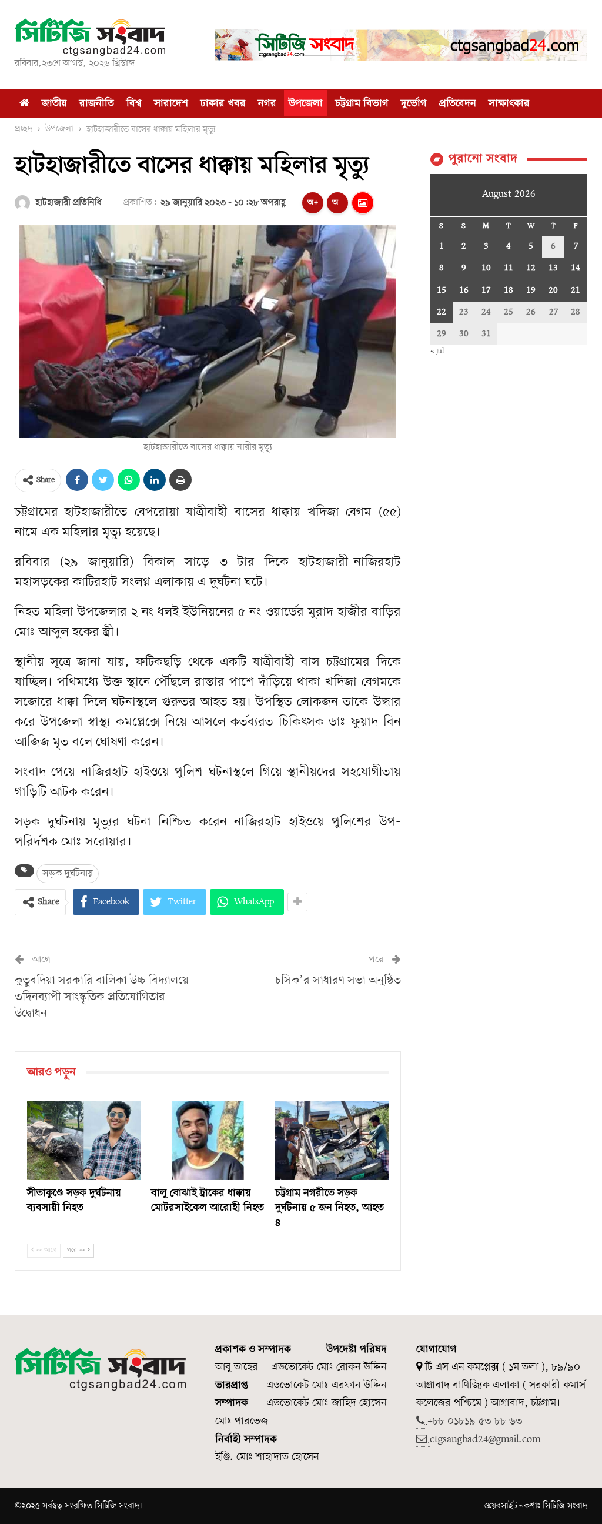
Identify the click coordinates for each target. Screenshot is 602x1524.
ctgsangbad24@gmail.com (485, 1439)
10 (486, 268)
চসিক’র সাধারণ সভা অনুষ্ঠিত (338, 980)
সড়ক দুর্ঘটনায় (67, 873)
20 (553, 290)
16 (464, 290)
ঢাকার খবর (223, 104)
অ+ (312, 202)
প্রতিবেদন (457, 104)
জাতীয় (54, 104)
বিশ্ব (134, 104)
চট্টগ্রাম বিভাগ (362, 104)
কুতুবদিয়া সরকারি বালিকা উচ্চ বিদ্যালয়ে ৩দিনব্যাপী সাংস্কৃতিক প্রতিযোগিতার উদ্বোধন (102, 997)
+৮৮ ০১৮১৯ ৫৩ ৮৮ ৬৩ (475, 1421)
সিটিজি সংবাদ (565, 1506)
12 (531, 268)
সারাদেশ (171, 104)
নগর (267, 104)
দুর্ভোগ (414, 104)
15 (441, 290)
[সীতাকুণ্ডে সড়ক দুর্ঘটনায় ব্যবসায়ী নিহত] (84, 1140)
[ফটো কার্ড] (362, 202)
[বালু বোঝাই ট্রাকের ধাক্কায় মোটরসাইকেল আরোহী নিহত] (208, 1140)
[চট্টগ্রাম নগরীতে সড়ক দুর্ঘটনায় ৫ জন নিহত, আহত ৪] (332, 1140)
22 (441, 312)
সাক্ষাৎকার (509, 104)
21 (575, 290)
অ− (337, 202)
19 (531, 290)
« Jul (437, 351)
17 (485, 290)
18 (508, 290)
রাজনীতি (96, 104)
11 (508, 268)
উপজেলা (306, 104)
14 (575, 268)
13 (553, 268)
